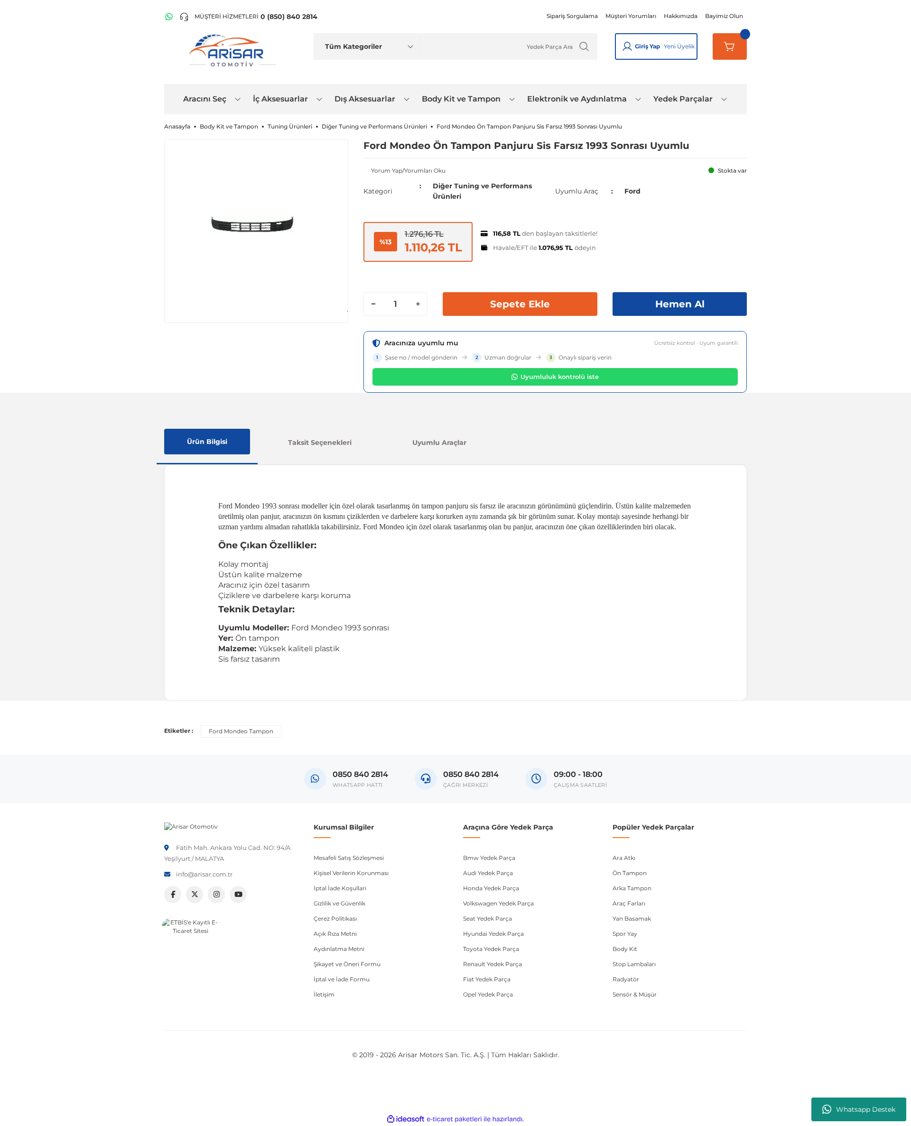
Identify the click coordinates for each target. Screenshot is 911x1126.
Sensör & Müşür (635, 994)
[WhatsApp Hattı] (169, 16)
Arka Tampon (632, 888)
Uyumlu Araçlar (439, 442)
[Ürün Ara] (584, 46)
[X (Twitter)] (194, 894)
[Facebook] (172, 894)
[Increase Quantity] (417, 304)
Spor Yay (625, 933)
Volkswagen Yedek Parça (498, 903)
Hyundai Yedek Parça (493, 933)
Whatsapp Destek (865, 1109)
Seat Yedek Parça (487, 918)
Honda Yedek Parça (491, 888)
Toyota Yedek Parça (491, 948)
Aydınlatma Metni (339, 948)
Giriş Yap (647, 46)
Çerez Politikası (335, 918)
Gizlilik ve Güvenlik (339, 903)
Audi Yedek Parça (488, 873)
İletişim (324, 994)
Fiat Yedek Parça (487, 979)
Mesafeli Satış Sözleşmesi (349, 857)
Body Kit (625, 948)
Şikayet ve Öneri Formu (347, 964)
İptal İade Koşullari (340, 888)
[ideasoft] (406, 1119)
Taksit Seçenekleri (320, 442)
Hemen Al (680, 304)
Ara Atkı (624, 857)
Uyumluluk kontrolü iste (560, 376)
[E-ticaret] (454, 1119)
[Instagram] (216, 894)
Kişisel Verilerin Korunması (351, 873)
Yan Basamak (632, 918)
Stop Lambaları (634, 964)
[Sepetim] (730, 46)
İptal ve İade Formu (342, 979)
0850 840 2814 (471, 774)
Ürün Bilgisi (207, 441)
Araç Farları (629, 903)
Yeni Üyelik (679, 46)
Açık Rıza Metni (335, 933)
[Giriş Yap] (627, 46)
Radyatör (626, 979)
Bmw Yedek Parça (489, 857)
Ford (632, 191)
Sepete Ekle (520, 304)
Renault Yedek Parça (492, 964)
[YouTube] (238, 894)
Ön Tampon (630, 873)
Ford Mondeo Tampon (241, 731)
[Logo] (191, 826)
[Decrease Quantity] (373, 304)
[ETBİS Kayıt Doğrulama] (190, 946)
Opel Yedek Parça (488, 994)
